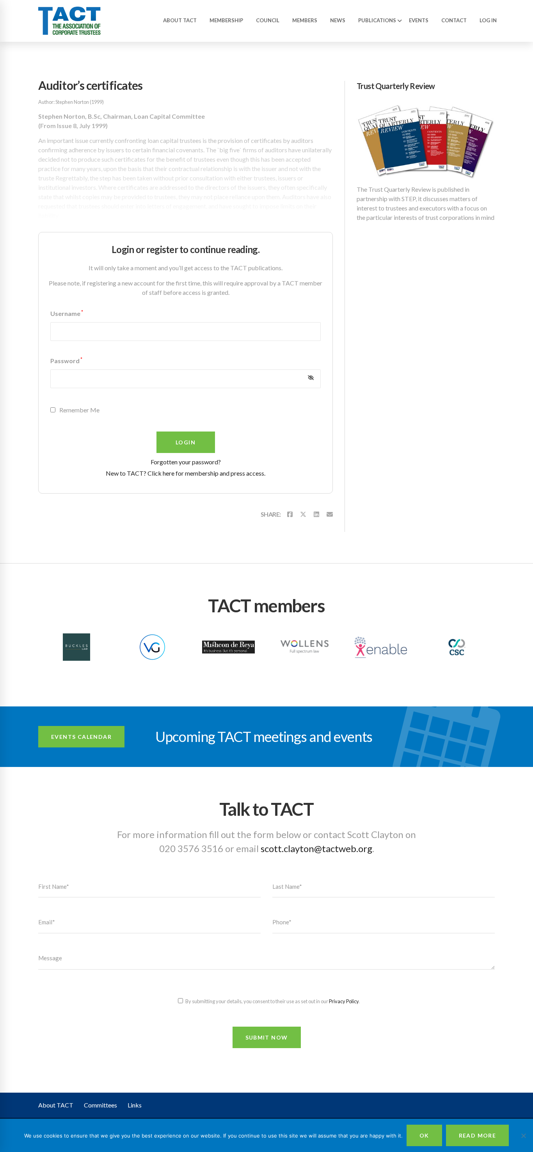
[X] (303, 514)
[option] (76, 648)
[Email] (329, 514)
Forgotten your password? (186, 461)
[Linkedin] (316, 514)
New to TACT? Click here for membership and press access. (185, 473)
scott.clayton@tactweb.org (316, 848)
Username (66, 313)
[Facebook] (290, 514)
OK (424, 1135)
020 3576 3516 (191, 848)
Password (66, 360)
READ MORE (477, 1135)
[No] (523, 1136)
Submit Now (266, 1037)
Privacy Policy (344, 1001)
